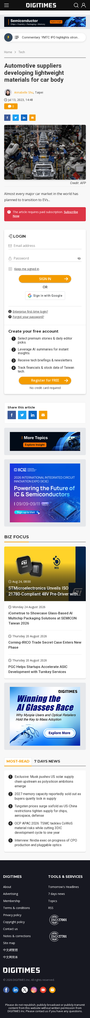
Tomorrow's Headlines (63, 887)
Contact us (10, 929)
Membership (11, 901)
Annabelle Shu (23, 92)
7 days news (56, 894)
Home (8, 52)
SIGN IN (45, 279)
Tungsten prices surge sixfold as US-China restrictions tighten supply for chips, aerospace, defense (46, 811)
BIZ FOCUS (16, 536)
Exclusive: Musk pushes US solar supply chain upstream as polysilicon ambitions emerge (44, 781)
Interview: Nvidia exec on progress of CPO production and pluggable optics (46, 842)
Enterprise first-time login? (30, 311)
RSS (50, 908)
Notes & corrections (17, 936)
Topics (52, 901)
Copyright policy (14, 922)
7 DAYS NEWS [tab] (47, 761)
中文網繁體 (10, 950)
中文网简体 (10, 957)
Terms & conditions (16, 908)
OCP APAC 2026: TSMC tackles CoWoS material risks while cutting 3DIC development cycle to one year (44, 828)
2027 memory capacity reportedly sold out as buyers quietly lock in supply (48, 796)
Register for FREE (45, 380)
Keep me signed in (26, 269)
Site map (9, 943)
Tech (21, 52)
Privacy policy (12, 915)
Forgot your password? (28, 317)
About (7, 887)
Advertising (10, 894)
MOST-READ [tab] (18, 761)
